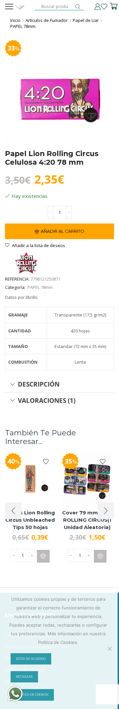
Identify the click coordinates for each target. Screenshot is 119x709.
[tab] (59, 384)
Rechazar (24, 676)
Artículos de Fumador (46, 20)
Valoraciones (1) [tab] (46, 400)
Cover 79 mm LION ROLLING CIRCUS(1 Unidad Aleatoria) (87, 520)
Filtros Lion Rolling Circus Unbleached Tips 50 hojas (30, 520)
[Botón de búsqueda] (77, 6)
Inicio (15, 20)
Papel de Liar (86, 20)
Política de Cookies (32, 694)
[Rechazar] (109, 648)
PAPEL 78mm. (23, 26)
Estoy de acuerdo (31, 659)
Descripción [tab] (39, 384)
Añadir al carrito (62, 231)
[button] (43, 556)
